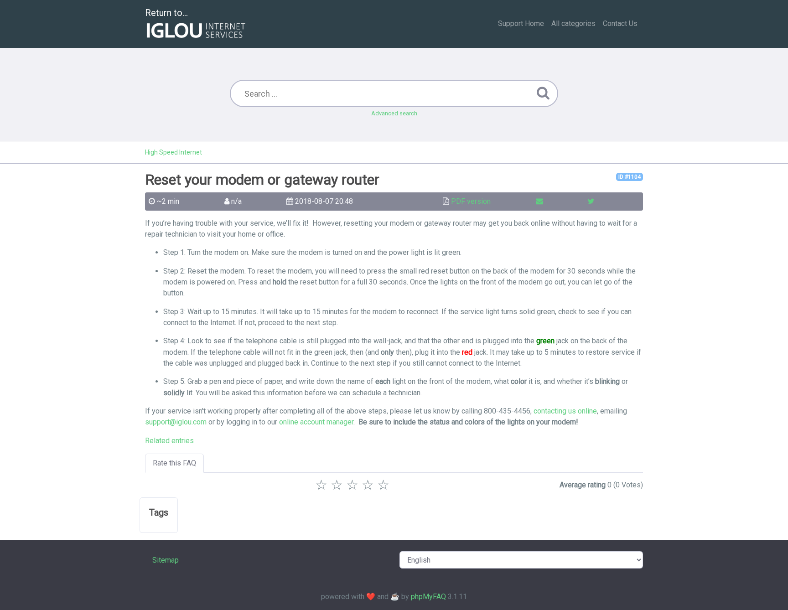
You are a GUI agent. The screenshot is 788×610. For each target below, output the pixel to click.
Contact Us (620, 23)
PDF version (471, 201)
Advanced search (394, 113)
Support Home (521, 23)
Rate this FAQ (174, 463)
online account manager (316, 422)
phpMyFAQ (428, 596)
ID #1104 (629, 177)
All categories (573, 23)
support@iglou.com (176, 422)
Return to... (166, 12)
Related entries (169, 440)
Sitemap (165, 560)
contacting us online (565, 411)
